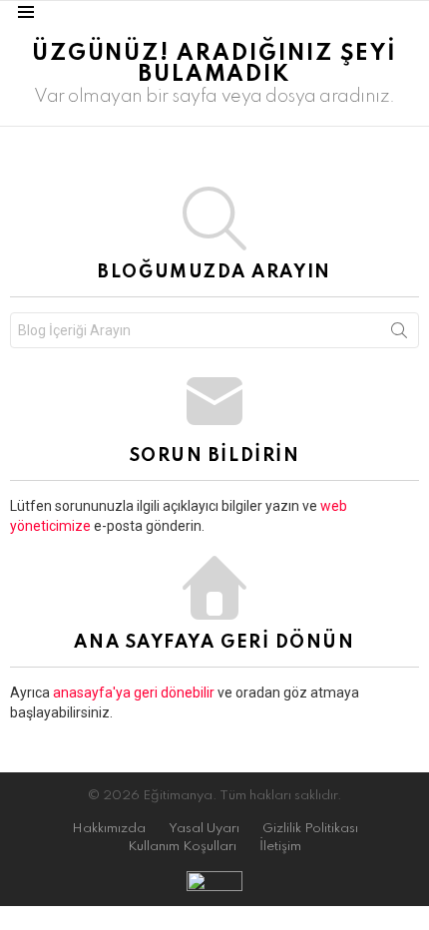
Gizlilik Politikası (310, 828)
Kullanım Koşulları (182, 846)
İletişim (280, 846)
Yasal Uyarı (204, 828)
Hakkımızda (109, 828)
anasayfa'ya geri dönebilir (135, 692)
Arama (399, 334)
